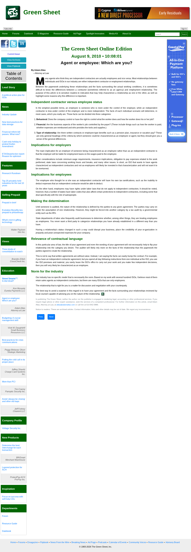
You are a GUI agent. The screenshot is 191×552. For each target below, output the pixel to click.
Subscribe (8, 29)
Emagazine (32, 542)
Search (184, 34)
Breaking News (78, 542)
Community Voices (137, 542)
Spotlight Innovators (95, 34)
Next (51, 317)
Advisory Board (173, 542)
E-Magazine (43, 34)
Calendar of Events (118, 542)
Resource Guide (61, 34)
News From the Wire (59, 542)
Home (5, 34)
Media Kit (113, 34)
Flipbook (44, 542)
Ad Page (77, 34)
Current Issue (14, 54)
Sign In (184, 29)
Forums (15, 34)
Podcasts (102, 542)
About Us (126, 34)
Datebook (28, 34)
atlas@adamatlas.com (66, 305)
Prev (41, 317)
